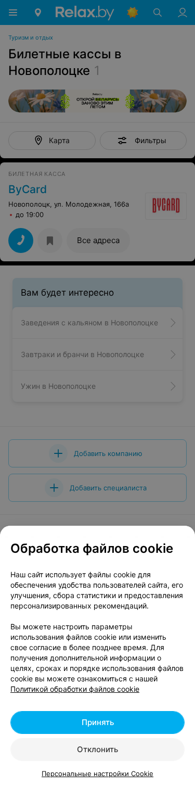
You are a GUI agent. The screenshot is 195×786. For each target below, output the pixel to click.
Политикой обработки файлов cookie (74, 688)
